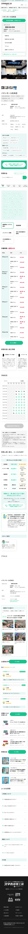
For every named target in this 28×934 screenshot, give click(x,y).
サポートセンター (18, 912)
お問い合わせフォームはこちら (10, 54)
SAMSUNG (11, 212)
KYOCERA (18, 201)
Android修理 (8, 186)
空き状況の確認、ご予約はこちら (13, 20)
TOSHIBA (15, 214)
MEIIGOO (13, 203)
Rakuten (5, 212)
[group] (8, 361)
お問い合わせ (6, 912)
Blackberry (6, 195)
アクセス (7, 46)
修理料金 (7, 35)
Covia (11, 195)
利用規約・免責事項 (19, 915)
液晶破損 (18, 225)
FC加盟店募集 (6, 915)
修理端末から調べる (13, 7)
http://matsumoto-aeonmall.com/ (14, 601)
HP (4, 201)
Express (5, 198)
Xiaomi (9, 217)
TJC (10, 214)
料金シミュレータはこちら (19, 173)
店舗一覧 (9, 10)
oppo (15, 209)
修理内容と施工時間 (9, 39)
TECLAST (5, 214)
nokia (20, 206)
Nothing (5, 209)
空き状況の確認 (8, 42)
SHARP (16, 212)
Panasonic (21, 209)
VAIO (5, 217)
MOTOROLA (6, 206)
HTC (7, 201)
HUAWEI (12, 201)
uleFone (20, 214)
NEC (16, 206)
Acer (4, 193)
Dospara (20, 195)
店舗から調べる (4, 7)
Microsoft (19, 203)
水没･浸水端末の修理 (20, 232)
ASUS (14, 193)
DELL (15, 195)
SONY (21, 212)
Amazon (9, 193)
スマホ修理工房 (3, 10)
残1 (16, 391)
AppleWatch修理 (25, 186)
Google (21, 198)
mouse (11, 206)
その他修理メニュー (7, 240)
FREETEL (10, 198)
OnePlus (10, 209)
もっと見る (13, 343)
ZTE (13, 217)
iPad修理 (14, 186)
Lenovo (5, 203)
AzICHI (18, 193)
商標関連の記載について (9, 924)
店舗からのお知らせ (9, 49)
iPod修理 (20, 186)
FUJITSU (16, 198)
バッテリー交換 (7, 233)
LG (9, 203)
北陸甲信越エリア (15, 10)
